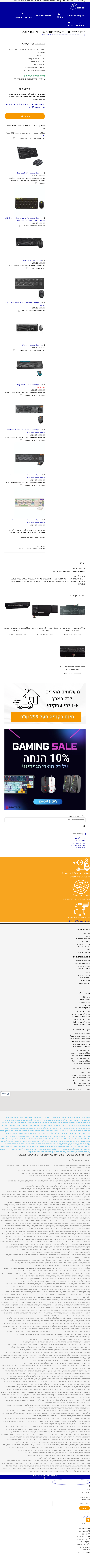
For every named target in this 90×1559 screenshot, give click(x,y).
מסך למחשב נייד (79, 843)
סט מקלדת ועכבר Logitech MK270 (31, 138)
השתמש (84, 1508)
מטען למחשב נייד (79, 840)
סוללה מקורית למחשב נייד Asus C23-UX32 (45, 629)
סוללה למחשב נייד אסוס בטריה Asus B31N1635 (59, 35)
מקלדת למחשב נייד (78, 845)
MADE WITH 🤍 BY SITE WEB (45, 1478)
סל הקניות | (61, 1)
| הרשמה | (70, 1)
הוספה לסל (25, 116)
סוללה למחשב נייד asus (28, 549)
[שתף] (85, 1512)
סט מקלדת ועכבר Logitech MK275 (31, 350)
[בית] (85, 35)
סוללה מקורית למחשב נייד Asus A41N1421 (17, 629)
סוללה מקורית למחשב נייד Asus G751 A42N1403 (73, 668)
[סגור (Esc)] (82, 1512)
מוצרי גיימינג (81, 848)
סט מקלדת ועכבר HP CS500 (33, 311)
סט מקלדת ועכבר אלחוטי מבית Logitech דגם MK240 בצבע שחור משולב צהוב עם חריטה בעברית (27, 180)
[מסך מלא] (87, 1512)
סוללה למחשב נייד (79, 838)
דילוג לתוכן (85, 1517)
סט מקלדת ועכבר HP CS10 (34, 226)
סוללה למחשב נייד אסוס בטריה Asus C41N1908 (72, 629)
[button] (45, 1134)
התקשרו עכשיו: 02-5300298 (79, 921)
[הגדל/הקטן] (89, 1512)
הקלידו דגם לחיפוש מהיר (76, 816)
